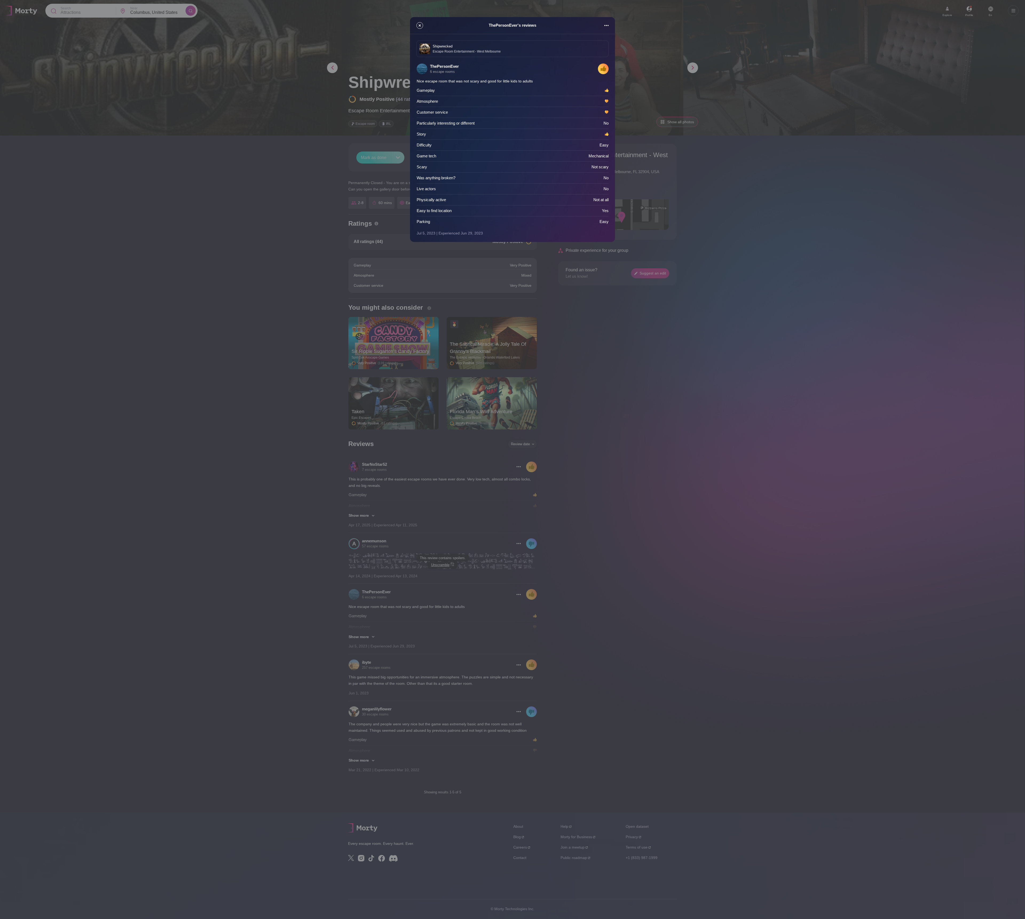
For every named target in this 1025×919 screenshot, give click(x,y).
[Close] (419, 25)
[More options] (606, 25)
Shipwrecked (442, 46)
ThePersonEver (444, 66)
